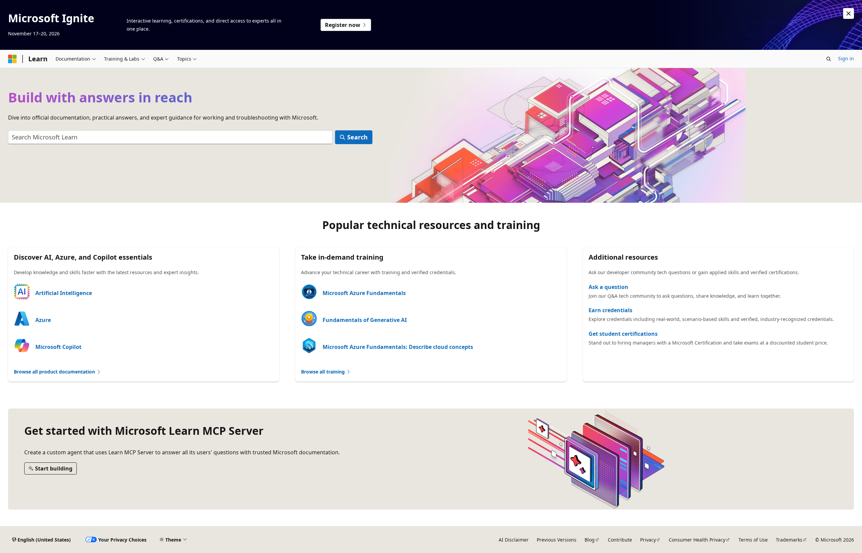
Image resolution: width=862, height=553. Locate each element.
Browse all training (323, 371)
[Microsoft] (12, 59)
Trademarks (789, 539)
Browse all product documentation (55, 371)
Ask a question (608, 287)
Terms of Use (753, 539)
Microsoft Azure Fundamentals (364, 293)
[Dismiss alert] (848, 13)
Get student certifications (623, 333)
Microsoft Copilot (58, 347)
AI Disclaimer (514, 539)
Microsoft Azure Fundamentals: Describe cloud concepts (398, 347)
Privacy (648, 539)
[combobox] (170, 137)
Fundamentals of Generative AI (365, 320)
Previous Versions (556, 539)
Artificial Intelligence (63, 293)
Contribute (620, 539)
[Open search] (828, 59)
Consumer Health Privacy (697, 539)
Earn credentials (610, 310)
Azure (43, 320)
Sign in (846, 58)
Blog (590, 539)
